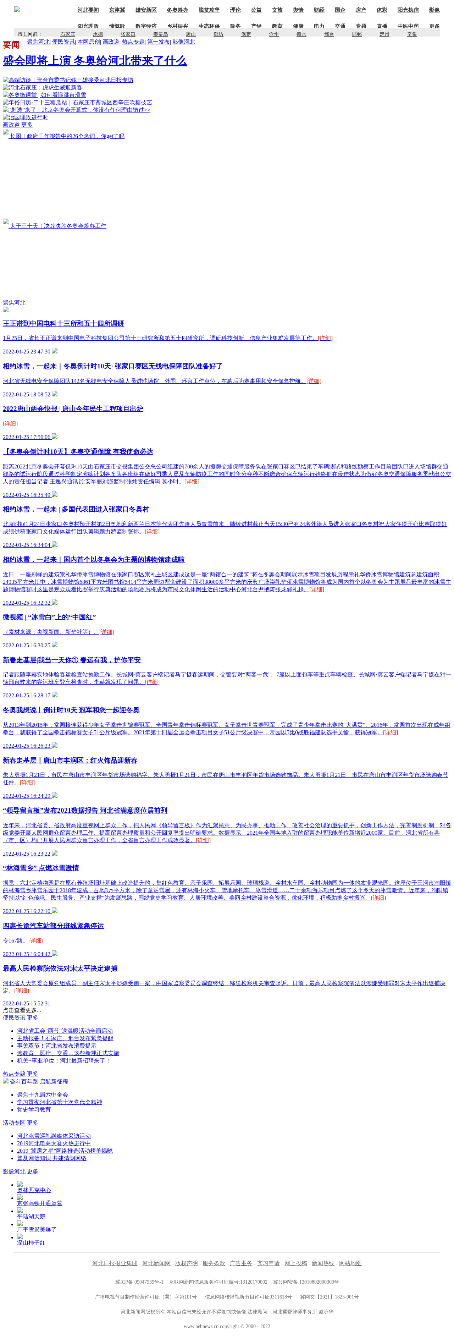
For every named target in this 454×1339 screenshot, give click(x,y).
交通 (340, 26)
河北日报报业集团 (115, 1263)
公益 (256, 10)
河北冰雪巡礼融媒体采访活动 (54, 1136)
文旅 (277, 10)
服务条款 (214, 1263)
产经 (256, 26)
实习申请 (268, 1263)
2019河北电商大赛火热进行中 (54, 1143)
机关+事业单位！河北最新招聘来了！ (64, 1061)
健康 (298, 26)
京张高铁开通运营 (39, 1203)
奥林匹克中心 (34, 1190)
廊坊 (218, 34)
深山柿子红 (31, 1243)
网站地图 (350, 1263)
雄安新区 (146, 10)
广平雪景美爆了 (37, 1229)
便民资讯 (63, 42)
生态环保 (209, 26)
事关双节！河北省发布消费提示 (56, 1046)
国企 (340, 10)
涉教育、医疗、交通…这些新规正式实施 (68, 1053)
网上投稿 (295, 1263)
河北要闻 (88, 10)
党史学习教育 (34, 1110)
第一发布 (158, 42)
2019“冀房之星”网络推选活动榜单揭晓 (65, 1151)
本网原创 (88, 42)
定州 (384, 34)
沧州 (274, 34)
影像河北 (183, 42)
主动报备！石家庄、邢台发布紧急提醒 (65, 1038)
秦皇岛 (160, 34)
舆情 (298, 10)
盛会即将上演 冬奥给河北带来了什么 (95, 60)
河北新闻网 (156, 1263)
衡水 (301, 34)
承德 (98, 34)
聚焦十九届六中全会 (42, 1095)
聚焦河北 (38, 42)
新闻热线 (323, 1263)
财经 (319, 10)
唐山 (191, 34)
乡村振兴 (177, 26)
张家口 (128, 34)
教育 (277, 26)
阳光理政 (88, 26)
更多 (27, 125)
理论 (235, 10)
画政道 (111, 42)
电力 (319, 26)
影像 (434, 10)
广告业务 (241, 1263)
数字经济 (146, 26)
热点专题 (133, 42)
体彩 (382, 10)
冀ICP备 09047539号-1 (139, 1282)
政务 (235, 26)
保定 (246, 34)
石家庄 (67, 34)
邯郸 (357, 34)
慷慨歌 (117, 26)
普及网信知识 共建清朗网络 (52, 1158)
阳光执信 (408, 10)
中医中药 (408, 26)
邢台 (329, 34)
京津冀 (117, 10)
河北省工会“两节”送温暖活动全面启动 (65, 1031)
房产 (361, 10)
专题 (361, 26)
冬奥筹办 (177, 10)
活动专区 (14, 1123)
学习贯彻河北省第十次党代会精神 (59, 1102)
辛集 (412, 34)
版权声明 (186, 1263)
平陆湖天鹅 (31, 1216)
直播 (382, 26)
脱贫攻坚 (209, 10)
